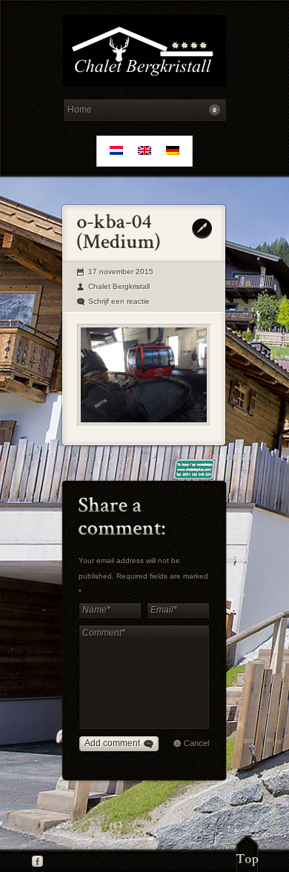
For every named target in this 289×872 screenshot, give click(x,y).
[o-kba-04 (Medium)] (144, 375)
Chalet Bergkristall (119, 286)
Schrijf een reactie (119, 301)
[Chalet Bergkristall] (144, 53)
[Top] (247, 853)
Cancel (196, 743)
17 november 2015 (120, 271)
